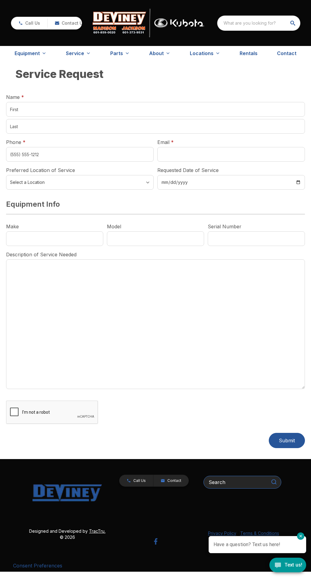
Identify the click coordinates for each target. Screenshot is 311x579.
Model (114, 226)
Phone (16, 142)
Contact (286, 53)
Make (12, 226)
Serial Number (224, 226)
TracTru (96, 531)
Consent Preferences (37, 566)
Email (175, 142)
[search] (293, 23)
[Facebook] (155, 541)
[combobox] (258, 23)
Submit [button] (287, 440)
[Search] (273, 482)
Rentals (249, 53)
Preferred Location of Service (40, 170)
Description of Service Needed (41, 254)
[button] (29, 23)
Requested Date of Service (188, 170)
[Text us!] (288, 565)
